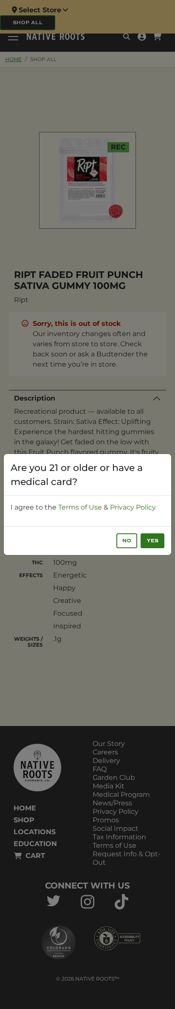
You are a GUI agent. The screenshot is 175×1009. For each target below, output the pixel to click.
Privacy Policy (133, 507)
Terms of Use (80, 507)
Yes (152, 541)
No (126, 541)
